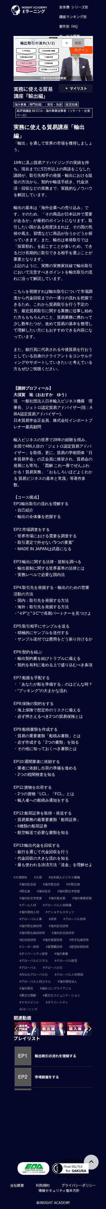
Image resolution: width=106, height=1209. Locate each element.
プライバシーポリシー (78, 1185)
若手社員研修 (80, 939)
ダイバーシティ (58, 1002)
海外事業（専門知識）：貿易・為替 (38, 104)
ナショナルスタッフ (61, 912)
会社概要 (17, 1185)
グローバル (28, 967)
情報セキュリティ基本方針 (59, 1190)
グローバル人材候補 (58, 905)
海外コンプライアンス (56, 988)
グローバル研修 (75, 919)
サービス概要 (69, 35)
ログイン (81, 49)
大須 (39, 877)
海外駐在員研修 (31, 926)
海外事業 (62, 953)
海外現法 (27, 988)
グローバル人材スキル (36, 981)
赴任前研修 (28, 939)
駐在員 (25, 891)
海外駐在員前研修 (33, 933)
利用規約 (43, 1185)
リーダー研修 (30, 946)
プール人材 (28, 905)
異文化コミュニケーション (62, 995)
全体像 (64, 6)
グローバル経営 (66, 960)
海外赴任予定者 (31, 898)
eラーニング (29, 1009)
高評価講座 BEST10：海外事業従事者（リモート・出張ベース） (53, 112)
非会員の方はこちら (81, 57)
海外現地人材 (30, 912)
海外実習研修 (53, 939)
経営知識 (72, 104)
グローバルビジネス (34, 960)
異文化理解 (28, 995)
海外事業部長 (83, 898)
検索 (78, 42)
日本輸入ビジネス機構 (65, 877)
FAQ (74, 26)
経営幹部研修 (80, 946)
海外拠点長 (58, 898)
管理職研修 (55, 946)
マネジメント (30, 1002)
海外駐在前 (52, 884)
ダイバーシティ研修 (34, 953)
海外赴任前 (28, 884)
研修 (53, 919)
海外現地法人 (68, 981)
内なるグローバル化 (34, 974)
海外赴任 (45, 891)
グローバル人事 (31, 919)
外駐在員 (74, 884)
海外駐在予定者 (69, 891)
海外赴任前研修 (63, 933)
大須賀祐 (21, 877)
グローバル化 (53, 967)
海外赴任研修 (59, 926)
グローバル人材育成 (69, 974)
